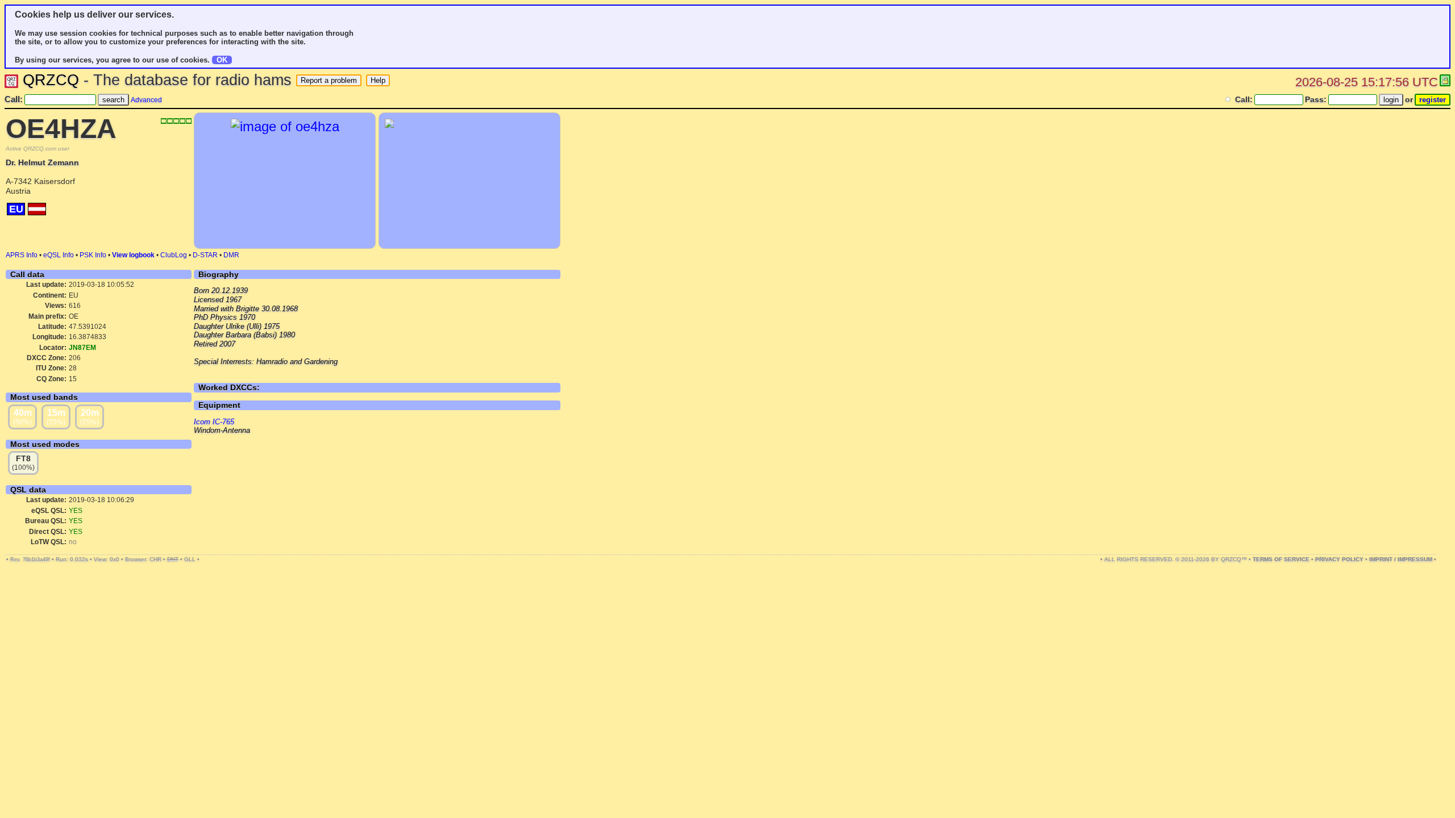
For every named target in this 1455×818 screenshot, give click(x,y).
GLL (190, 559)
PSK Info (93, 255)
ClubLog (173, 255)
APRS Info (22, 255)
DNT (172, 559)
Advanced (146, 100)
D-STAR (205, 255)
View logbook (133, 255)
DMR (231, 255)
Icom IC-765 (214, 422)
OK (222, 60)
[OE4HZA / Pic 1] (285, 126)
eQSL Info (58, 255)
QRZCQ (51, 80)
